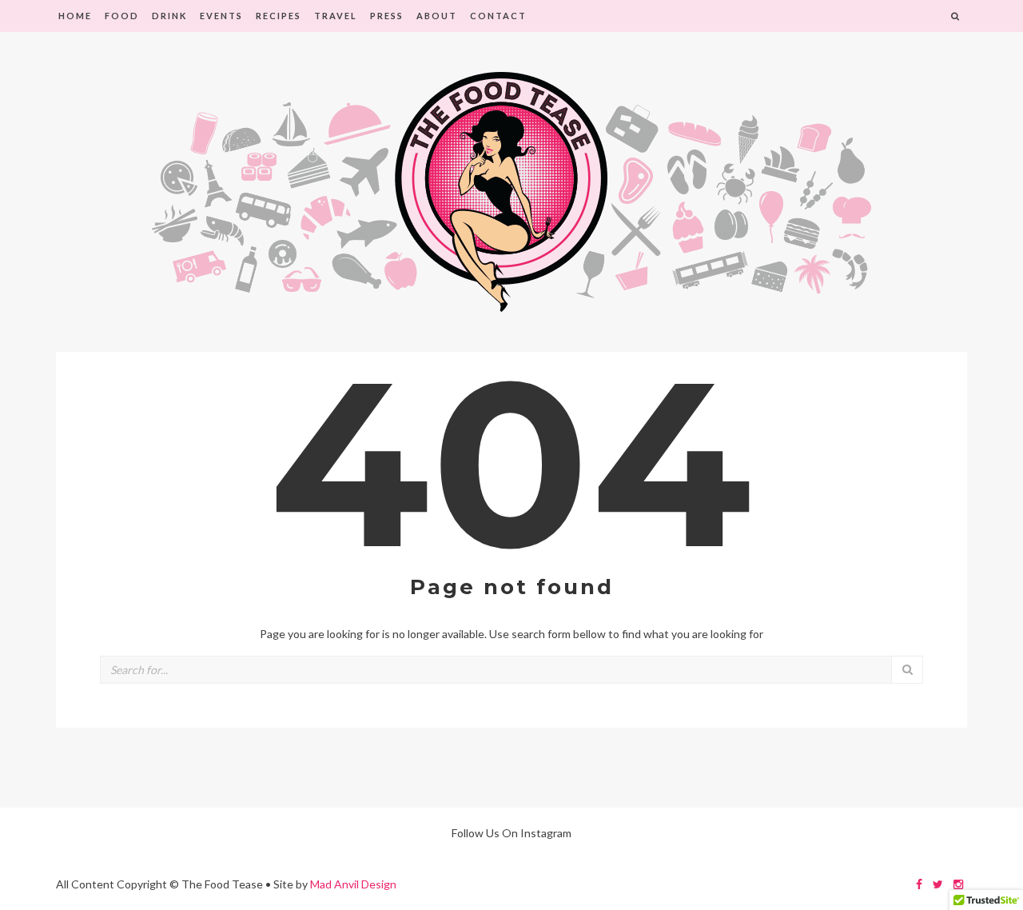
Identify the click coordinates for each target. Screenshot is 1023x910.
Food (122, 15)
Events (221, 15)
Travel (335, 15)
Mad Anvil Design (353, 884)
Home (75, 15)
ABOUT (436, 15)
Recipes (278, 15)
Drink (169, 15)
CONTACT (498, 15)
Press (387, 15)
